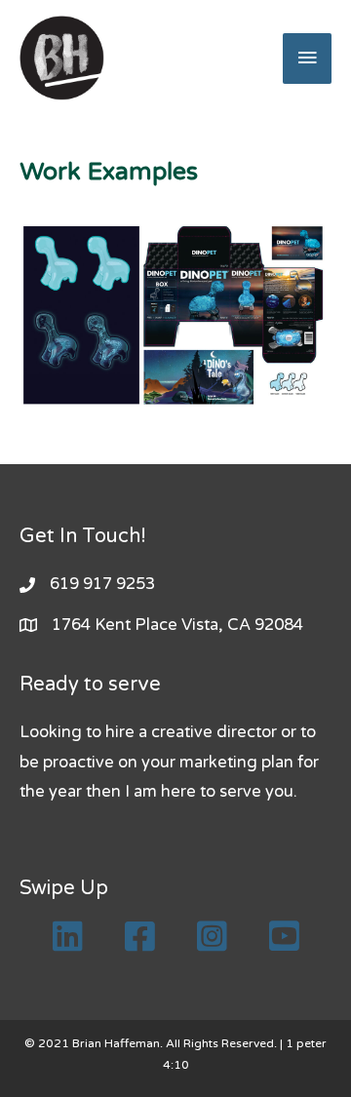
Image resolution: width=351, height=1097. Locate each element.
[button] (67, 936)
